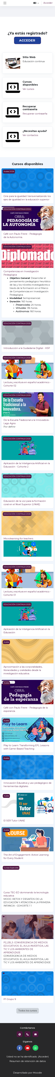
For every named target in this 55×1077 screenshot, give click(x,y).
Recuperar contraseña (35, 113)
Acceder (48, 3)
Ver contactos (30, 135)
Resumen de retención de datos (27, 1061)
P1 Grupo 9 (10, 999)
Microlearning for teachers (18, 538)
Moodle (37, 1072)
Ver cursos (28, 89)
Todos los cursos (27, 1010)
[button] (36, 3)
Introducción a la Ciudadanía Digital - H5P (27, 348)
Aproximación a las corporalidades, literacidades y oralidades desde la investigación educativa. (23, 670)
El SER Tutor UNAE (14, 820)
